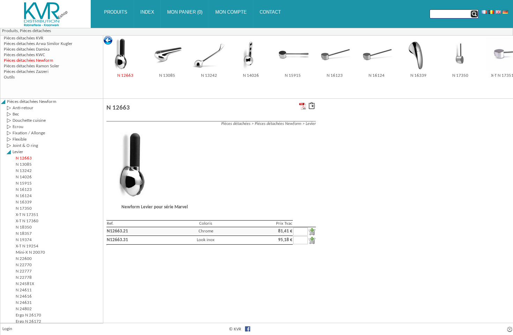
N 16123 (335, 75)
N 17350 (460, 75)
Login (7, 329)
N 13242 (209, 75)
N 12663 (125, 75)
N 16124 (377, 75)
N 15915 (293, 75)
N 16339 (418, 75)
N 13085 (167, 75)
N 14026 (251, 75)
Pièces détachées (35, 31)
